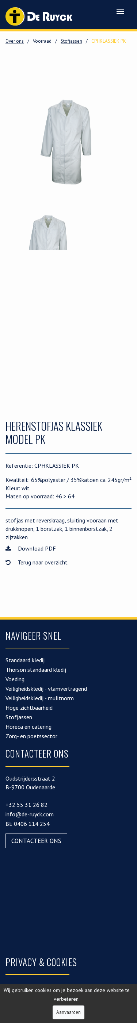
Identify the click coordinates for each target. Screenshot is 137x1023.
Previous (16, 142)
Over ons (14, 41)
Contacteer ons (36, 841)
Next (120, 142)
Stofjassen (71, 41)
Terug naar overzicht (42, 562)
